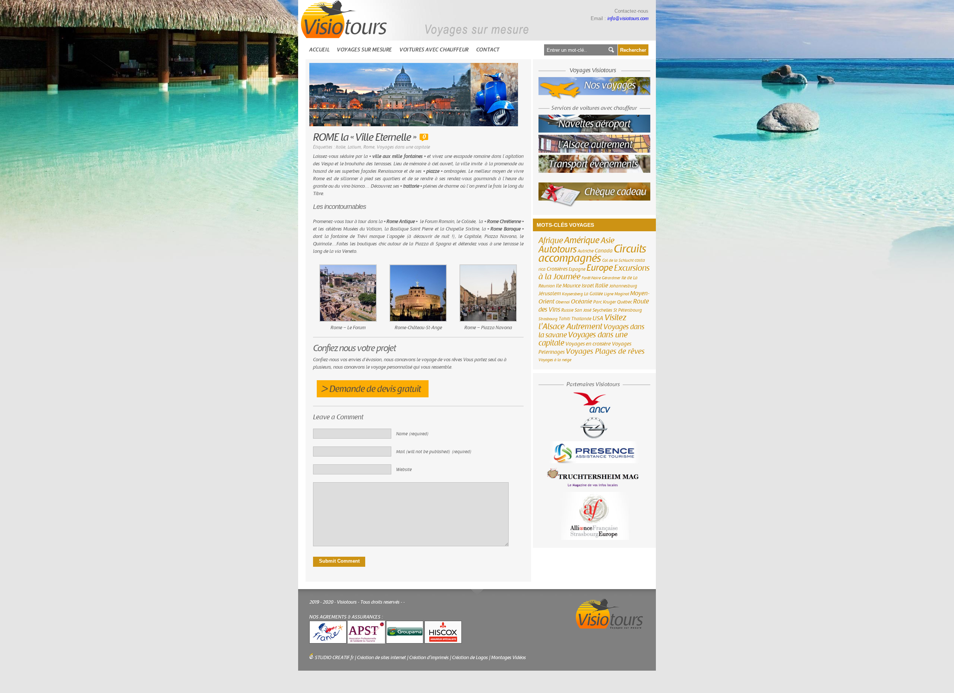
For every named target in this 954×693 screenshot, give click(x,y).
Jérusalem (549, 294)
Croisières (557, 269)
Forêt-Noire (591, 278)
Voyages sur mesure (364, 50)
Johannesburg (623, 286)
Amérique (582, 240)
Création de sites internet (381, 658)
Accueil (319, 50)
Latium (354, 147)
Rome (369, 147)
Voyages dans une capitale (403, 147)
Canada (604, 251)
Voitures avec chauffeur (434, 50)
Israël (588, 286)
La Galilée (593, 293)
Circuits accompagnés (592, 253)
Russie (567, 310)
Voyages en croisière (588, 344)
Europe (600, 268)
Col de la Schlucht (618, 260)
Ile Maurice (568, 286)
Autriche (586, 251)
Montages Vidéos (508, 658)
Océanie (581, 301)
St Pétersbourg (627, 310)
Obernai (563, 302)
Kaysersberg (572, 294)
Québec (624, 302)
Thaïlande (581, 318)
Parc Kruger (604, 302)
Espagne (577, 269)
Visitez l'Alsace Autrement (582, 322)
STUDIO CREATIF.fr (334, 658)
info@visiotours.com (627, 19)
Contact (488, 50)
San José (583, 310)
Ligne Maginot (616, 294)
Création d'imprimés (429, 658)
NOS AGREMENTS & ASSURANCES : (346, 617)
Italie (340, 147)
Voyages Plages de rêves (605, 351)
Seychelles (602, 310)
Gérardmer (611, 278)
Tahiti (564, 318)
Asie (608, 240)
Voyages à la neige (554, 359)
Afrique (550, 240)
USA (598, 318)
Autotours (557, 249)
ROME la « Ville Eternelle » (364, 137)
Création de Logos (470, 658)
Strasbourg (547, 319)
